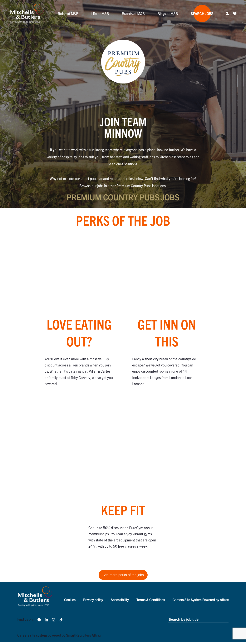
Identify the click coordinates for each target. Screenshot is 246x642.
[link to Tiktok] (61, 619)
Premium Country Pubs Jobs (123, 197)
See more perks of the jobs (123, 575)
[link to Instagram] (53, 619)
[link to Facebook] (39, 619)
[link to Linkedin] (46, 619)
